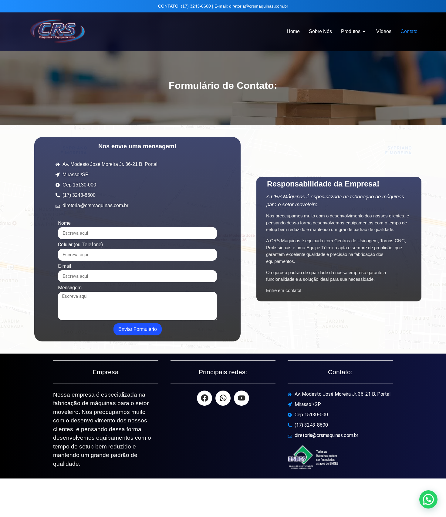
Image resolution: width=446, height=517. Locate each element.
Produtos (350, 31)
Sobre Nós (320, 31)
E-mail (64, 266)
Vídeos (383, 31)
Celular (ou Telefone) (80, 244)
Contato (408, 31)
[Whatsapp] (223, 398)
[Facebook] (204, 398)
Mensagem (70, 287)
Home (293, 31)
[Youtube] (241, 398)
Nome (64, 223)
